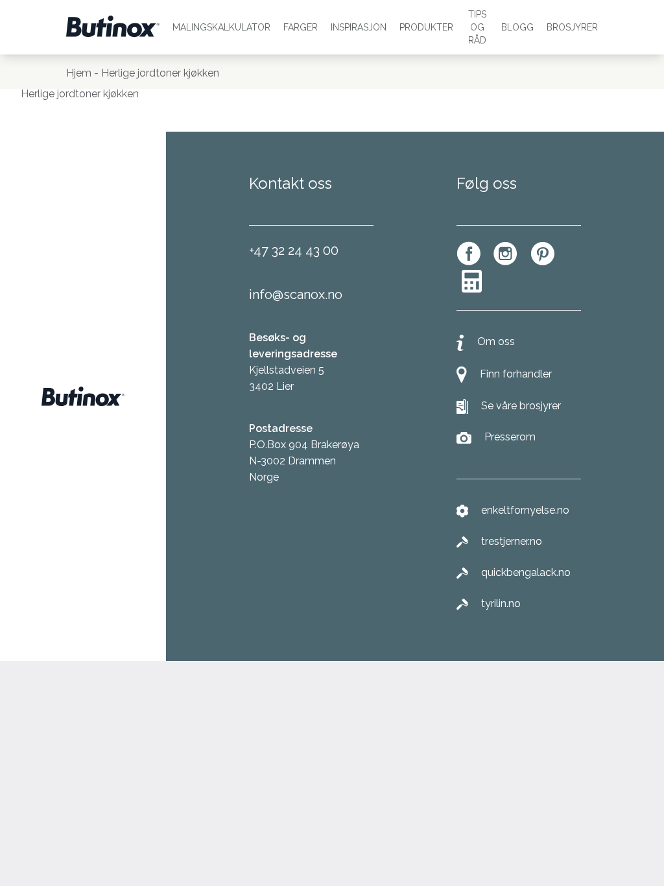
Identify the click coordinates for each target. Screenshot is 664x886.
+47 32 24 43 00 (293, 250)
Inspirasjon (358, 27)
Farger (300, 27)
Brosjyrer (572, 27)
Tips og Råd (477, 27)
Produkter (426, 27)
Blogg (517, 27)
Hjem (78, 73)
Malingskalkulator (221, 27)
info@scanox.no (295, 294)
